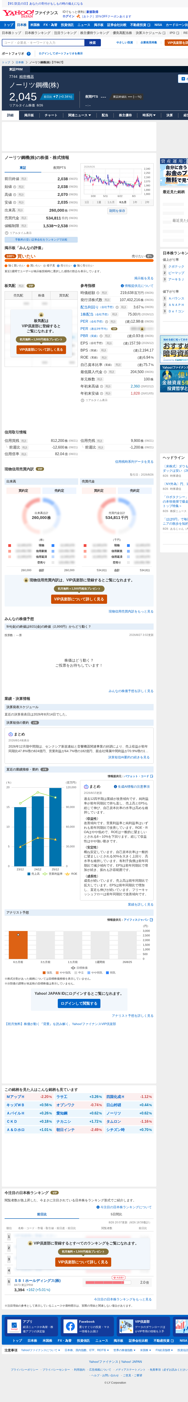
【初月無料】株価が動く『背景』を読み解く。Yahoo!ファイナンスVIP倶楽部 (60, 1024)
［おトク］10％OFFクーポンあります (105, 16)
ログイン (69, 16)
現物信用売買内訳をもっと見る (131, 611)
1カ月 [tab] (111, 202)
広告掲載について (100, 1369)
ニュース (83, 25)
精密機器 (26, 77)
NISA (158, 25)
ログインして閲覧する (79, 1003)
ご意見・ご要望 (132, 1375)
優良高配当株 (122, 33)
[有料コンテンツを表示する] (142, 328)
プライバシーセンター (56, 1369)
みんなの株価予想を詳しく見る (131, 691)
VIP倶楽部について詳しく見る (41, 349)
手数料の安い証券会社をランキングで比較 (41, 239)
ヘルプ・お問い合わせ (105, 1375)
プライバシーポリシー (24, 1369)
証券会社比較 (117, 25)
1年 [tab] (135, 202)
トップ (8, 25)
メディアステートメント (130, 1369)
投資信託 (67, 25)
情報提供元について (139, 286)
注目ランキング (65, 33)
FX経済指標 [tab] (163, 1350)
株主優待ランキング (94, 33)
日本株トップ (11, 33)
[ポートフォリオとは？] (28, 53)
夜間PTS (59, 167)
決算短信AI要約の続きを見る (129, 757)
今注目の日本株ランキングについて (126, 1207)
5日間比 (116, 1214)
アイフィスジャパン (136, 919)
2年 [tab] (147, 202)
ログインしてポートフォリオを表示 (61, 53)
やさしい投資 (124, 42)
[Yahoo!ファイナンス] (31, 11)
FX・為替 (50, 25)
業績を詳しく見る (141, 904)
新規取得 (92, 12)
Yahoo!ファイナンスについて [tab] (39, 1350)
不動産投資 (138, 25)
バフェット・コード (136, 776)
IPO (172, 33)
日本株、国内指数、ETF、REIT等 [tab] (85, 1350)
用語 (24, 178)
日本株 (22, 25)
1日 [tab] (87, 202)
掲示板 (99, 25)
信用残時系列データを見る (134, 461)
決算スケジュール (148, 33)
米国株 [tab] (144, 1350)
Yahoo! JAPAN (131, 1361)
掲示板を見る (144, 278)
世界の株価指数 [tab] (123, 1350)
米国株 (35, 25)
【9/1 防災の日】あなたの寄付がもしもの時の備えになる (44, 3)
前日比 (42, 1214)
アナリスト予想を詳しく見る (133, 1015)
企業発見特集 (149, 42)
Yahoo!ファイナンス (103, 1361)
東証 (23, 167)
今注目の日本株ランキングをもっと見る (123, 1299)
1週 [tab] (99, 202)
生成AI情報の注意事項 (134, 786)
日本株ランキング (37, 33)
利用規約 (79, 1369)
